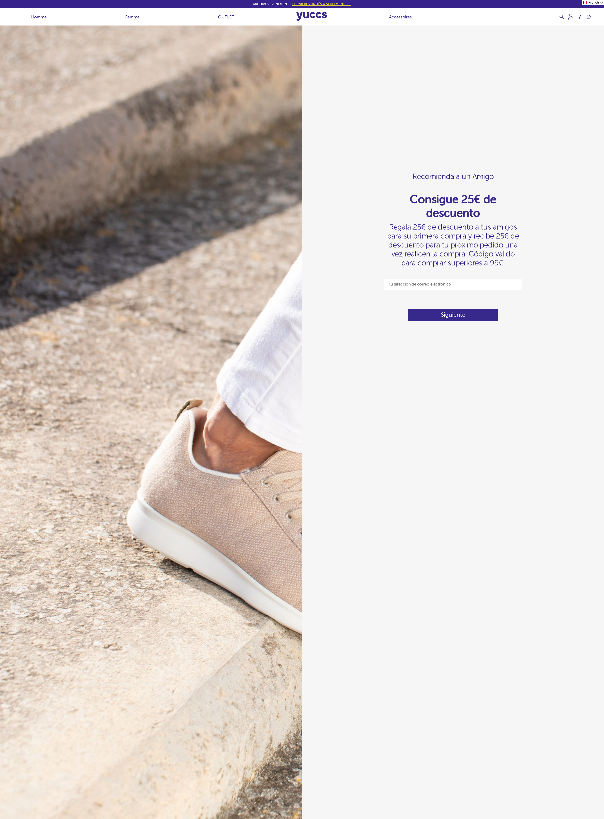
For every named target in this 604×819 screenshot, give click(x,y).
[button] (593, 2)
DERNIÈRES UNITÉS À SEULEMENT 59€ (321, 4)
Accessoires (400, 17)
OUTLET (226, 17)
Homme (39, 17)
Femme (132, 17)
